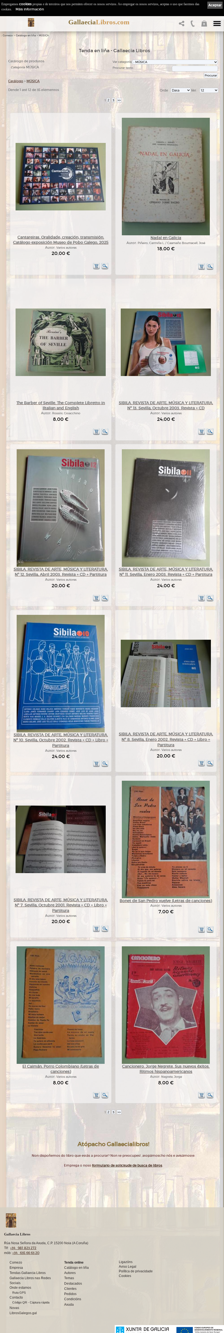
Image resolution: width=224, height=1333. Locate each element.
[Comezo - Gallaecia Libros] (31, 22)
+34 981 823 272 (23, 1248)
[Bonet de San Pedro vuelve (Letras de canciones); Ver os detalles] (166, 897)
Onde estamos (20, 1287)
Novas (14, 1307)
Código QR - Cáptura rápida (30, 1302)
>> (119, 100)
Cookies (125, 1276)
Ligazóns (125, 1262)
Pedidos (70, 1294)
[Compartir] (181, 25)
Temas (69, 1278)
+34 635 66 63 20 (25, 1253)
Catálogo (15, 81)
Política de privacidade (136, 1271)
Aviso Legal (127, 1266)
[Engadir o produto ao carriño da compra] (96, 268)
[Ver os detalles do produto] (105, 268)
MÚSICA (44, 35)
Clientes (70, 1288)
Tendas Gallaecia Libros (28, 1273)
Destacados (73, 1283)
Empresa (16, 1267)
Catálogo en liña (26, 35)
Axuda (69, 1304)
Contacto (16, 1297)
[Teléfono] (192, 25)
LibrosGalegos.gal (23, 1313)
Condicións (72, 1299)
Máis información (30, 9)
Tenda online (74, 1262)
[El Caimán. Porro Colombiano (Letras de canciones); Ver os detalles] (61, 1063)
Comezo (8, 35)
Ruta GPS (19, 1292)
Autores (70, 1273)
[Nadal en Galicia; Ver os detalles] (166, 234)
